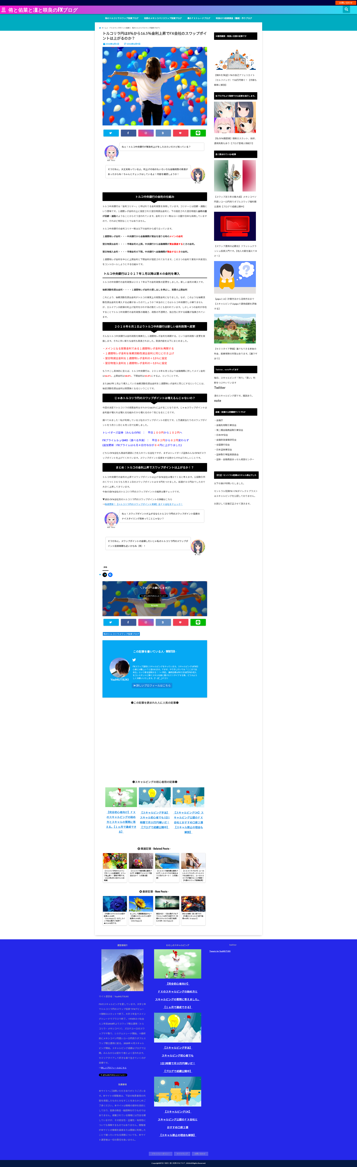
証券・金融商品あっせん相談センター (235, 459)
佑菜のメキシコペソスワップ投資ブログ (163, 18)
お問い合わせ (346, 2)
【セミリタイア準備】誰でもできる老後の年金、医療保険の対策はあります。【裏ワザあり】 (235, 353)
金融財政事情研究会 (226, 439)
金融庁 (219, 420)
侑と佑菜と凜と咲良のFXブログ (43, 10)
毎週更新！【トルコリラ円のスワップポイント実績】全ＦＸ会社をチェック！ (144, 504)
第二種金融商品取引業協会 (229, 430)
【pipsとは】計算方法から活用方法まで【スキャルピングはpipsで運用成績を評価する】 (235, 304)
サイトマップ (182, 1154)
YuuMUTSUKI (120, 679)
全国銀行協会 (223, 444)
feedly (155, 605)
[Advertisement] (155, 740)
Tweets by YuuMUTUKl (220, 951)
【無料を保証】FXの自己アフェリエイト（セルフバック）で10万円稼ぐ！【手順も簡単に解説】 (235, 80)
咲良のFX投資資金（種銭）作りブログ (234, 18)
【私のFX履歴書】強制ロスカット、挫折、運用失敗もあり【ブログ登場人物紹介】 (235, 141)
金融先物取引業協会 (226, 425)
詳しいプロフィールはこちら (153, 685)
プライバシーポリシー (161, 1154)
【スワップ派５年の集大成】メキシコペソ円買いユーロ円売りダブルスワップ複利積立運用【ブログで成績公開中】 (235, 201)
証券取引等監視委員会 (227, 454)
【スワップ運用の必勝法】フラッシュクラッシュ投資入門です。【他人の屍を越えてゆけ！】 (235, 251)
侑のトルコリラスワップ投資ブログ (121, 18)
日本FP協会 (222, 435)
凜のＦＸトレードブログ (198, 18)
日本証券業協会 (224, 449)
